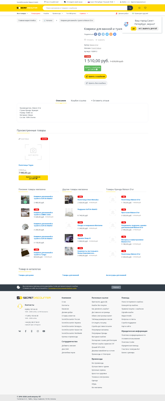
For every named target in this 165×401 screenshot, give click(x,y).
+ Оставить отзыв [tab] (100, 100)
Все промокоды (97, 363)
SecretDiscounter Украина (71, 323)
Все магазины (97, 387)
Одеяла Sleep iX (84, 238)
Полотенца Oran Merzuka (88, 200)
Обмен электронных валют (102, 316)
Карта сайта (126, 326)
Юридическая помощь (130, 346)
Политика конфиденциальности (133, 335)
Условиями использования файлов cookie (62, 288)
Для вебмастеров (68, 352)
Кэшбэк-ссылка (78, 100)
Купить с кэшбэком (96, 76)
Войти (124, 2)
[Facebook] (26, 331)
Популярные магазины (100, 330)
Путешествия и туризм (100, 366)
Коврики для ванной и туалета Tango (43, 254)
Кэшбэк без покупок (99, 305)
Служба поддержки (129, 323)
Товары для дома (26, 275)
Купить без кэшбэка (97, 83)
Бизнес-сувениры (128, 352)
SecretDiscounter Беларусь (71, 326)
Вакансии (65, 309)
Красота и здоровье (99, 373)
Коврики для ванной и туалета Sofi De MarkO (43, 197)
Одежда (95, 380)
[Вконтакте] (19, 331)
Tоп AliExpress (71, 13)
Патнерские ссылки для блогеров (104, 340)
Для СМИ (65, 349)
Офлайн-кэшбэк (127, 312)
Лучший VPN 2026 (98, 347)
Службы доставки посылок (102, 326)
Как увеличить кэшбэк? (100, 309)
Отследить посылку (99, 323)
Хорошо (116, 287)
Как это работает (52, 2)
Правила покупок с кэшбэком (132, 309)
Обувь (94, 384)
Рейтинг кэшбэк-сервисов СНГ (103, 344)
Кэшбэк (46, 13)
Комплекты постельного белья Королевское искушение (88, 252)
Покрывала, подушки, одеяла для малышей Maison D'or (133, 226)
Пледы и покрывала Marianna (90, 225)
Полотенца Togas (26, 165)
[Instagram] (38, 331)
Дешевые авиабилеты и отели (103, 351)
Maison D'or (93, 45)
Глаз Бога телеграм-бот (131, 349)
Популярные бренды (99, 333)
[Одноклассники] (32, 331)
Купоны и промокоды (70, 337)
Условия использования (131, 338)
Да (133, 29)
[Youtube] (44, 331)
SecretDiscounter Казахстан (72, 330)
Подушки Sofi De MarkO (87, 209)
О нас (64, 302)
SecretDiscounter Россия (71, 319)
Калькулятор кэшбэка (130, 305)
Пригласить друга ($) (99, 302)
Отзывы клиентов (68, 316)
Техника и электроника (100, 377)
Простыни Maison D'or (130, 213)
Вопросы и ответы (129, 319)
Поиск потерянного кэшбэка (132, 302)
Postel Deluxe (96, 48)
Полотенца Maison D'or (130, 200)
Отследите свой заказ (74, 2)
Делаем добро (123, 13)
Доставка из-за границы (101, 312)
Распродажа (35, 13)
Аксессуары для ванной (116, 275)
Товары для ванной (70, 275)
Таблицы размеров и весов (102, 319)
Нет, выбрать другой (148, 29)
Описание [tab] (61, 100)
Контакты (65, 305)
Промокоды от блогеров (101, 354)
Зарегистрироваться (138, 2)
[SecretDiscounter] (27, 8)
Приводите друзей (141, 13)
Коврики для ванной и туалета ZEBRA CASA (43, 214)
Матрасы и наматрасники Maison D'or (132, 241)
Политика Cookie (128, 342)
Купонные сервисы (99, 370)
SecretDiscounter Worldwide (72, 333)
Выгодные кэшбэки (99, 337)
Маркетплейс (127, 316)
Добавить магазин (69, 346)
